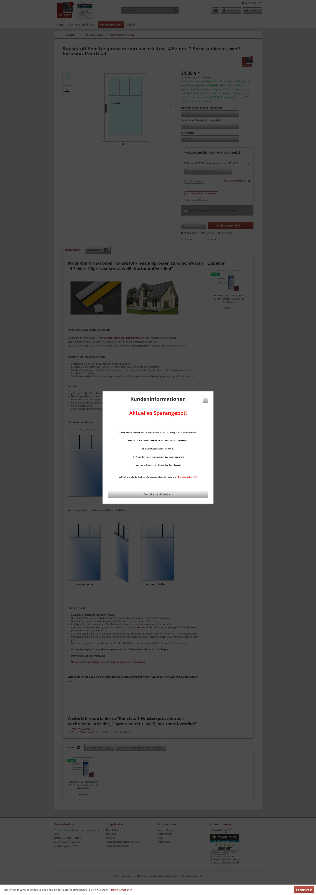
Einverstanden (304, 889)
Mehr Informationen (121, 889)
